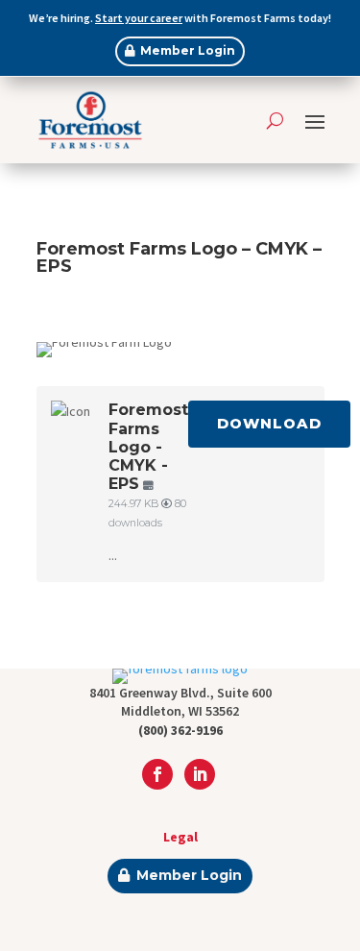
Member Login (187, 50)
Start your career (138, 18)
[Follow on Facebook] (157, 774)
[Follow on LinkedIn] (199, 774)
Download (269, 423)
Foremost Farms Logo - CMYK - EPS (148, 447)
